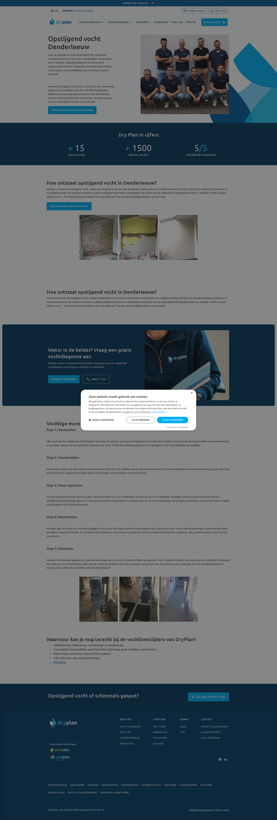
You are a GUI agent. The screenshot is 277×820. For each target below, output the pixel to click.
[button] (101, 420)
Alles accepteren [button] (172, 419)
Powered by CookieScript (177, 427)
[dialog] (138, 410)
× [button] (191, 393)
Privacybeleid (158, 412)
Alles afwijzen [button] (140, 419)
